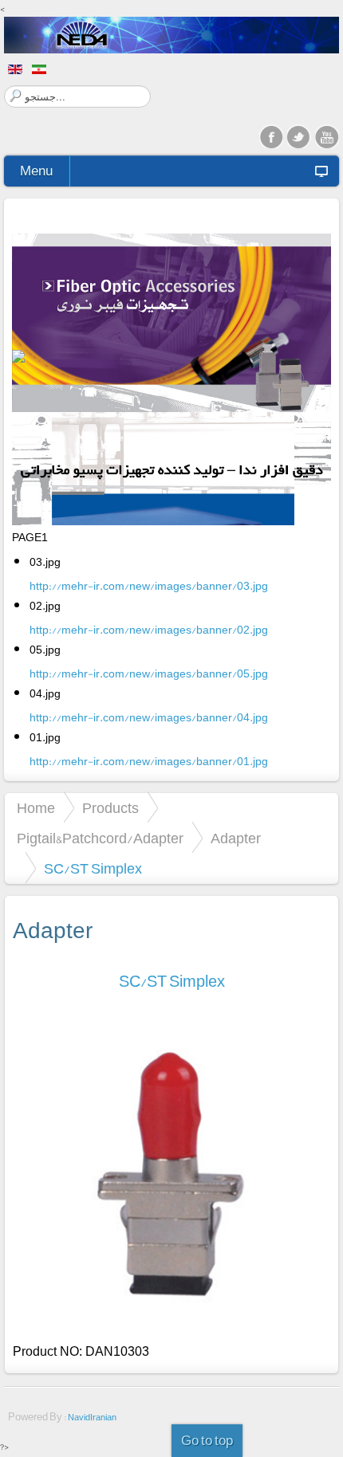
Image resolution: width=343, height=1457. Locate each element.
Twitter (299, 136)
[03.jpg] (171, 326)
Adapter (236, 838)
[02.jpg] (171, 504)
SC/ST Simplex (172, 981)
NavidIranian (92, 1417)
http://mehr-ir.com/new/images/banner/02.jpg (149, 630)
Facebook (271, 136)
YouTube (327, 136)
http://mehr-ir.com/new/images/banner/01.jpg (149, 761)
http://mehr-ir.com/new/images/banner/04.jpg (149, 717)
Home (36, 808)
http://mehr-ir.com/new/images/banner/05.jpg (149, 673)
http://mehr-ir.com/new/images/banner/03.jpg (149, 586)
